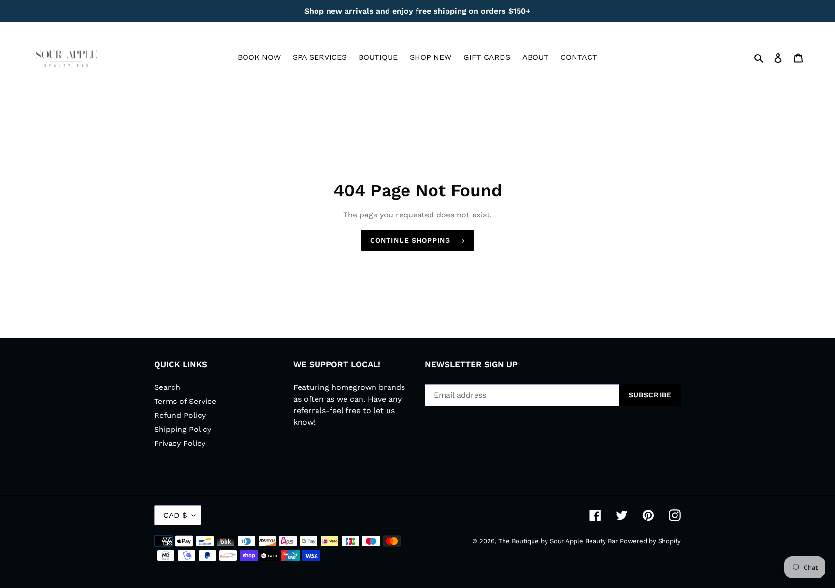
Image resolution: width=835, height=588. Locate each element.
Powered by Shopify (650, 541)
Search (167, 387)
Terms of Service (185, 401)
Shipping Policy (182, 429)
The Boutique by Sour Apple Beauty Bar (558, 541)
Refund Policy (180, 415)
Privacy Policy (179, 443)
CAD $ (175, 515)
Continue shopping (410, 240)
